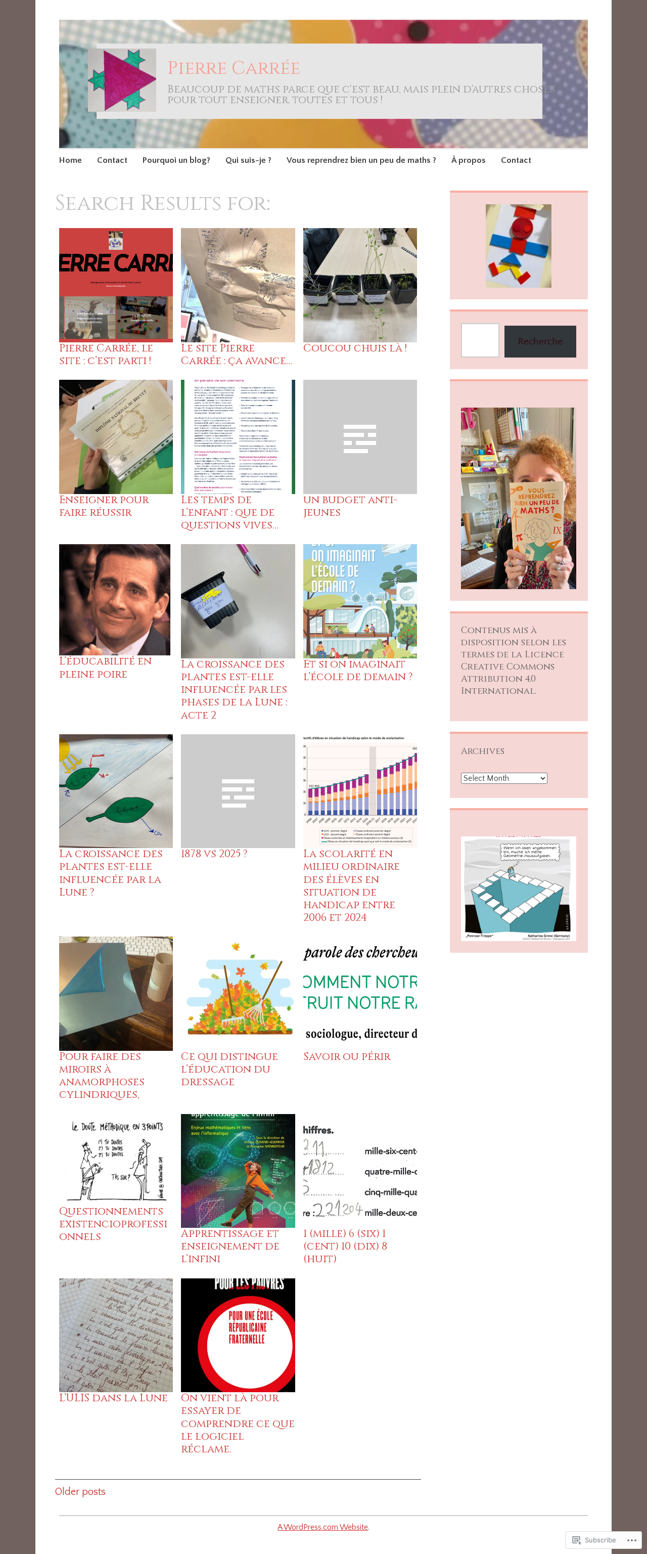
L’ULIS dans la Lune (113, 1398)
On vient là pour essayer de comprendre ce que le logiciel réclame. (238, 1423)
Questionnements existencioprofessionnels (113, 1224)
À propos (468, 160)
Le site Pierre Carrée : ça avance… (236, 354)
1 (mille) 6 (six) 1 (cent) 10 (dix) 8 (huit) (345, 1246)
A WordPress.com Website (323, 1527)
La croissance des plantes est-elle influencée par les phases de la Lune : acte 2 (234, 690)
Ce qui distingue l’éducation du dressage (229, 1069)
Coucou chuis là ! (355, 348)
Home (70, 160)
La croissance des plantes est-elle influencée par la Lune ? (111, 873)
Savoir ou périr (346, 1057)
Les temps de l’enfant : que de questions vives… (230, 512)
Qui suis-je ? (248, 160)
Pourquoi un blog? (176, 160)
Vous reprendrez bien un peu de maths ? (361, 160)
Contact (112, 160)
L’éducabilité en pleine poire (105, 667)
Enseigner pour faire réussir (104, 506)
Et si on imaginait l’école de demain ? (358, 670)
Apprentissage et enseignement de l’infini (230, 1246)
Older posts (80, 1491)
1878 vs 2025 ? (214, 854)
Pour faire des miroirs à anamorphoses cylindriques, (102, 1076)
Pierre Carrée (233, 68)
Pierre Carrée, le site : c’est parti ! (106, 354)
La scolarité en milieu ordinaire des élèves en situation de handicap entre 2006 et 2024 (351, 886)
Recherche (540, 341)
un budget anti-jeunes (350, 506)
